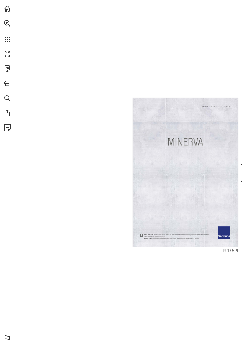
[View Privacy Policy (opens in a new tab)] (7, 127)
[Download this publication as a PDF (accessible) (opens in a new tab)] (7, 68)
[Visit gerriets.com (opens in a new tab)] (7, 8)
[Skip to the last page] (237, 250)
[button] (7, 23)
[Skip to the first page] (224, 250)
